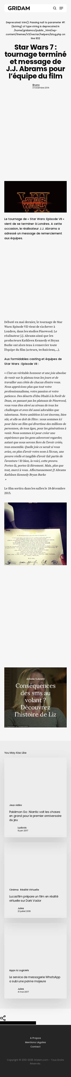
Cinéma (13, 889)
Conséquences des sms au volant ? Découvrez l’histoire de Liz (35, 697)
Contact (35, 1046)
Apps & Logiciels (19, 970)
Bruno (36, 85)
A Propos (35, 1038)
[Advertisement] (35, 141)
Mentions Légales (35, 1042)
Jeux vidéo (15, 805)
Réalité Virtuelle (29, 889)
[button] (61, 8)
